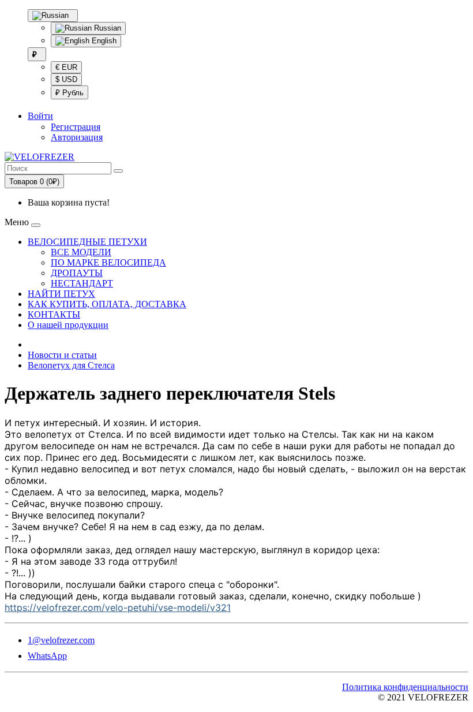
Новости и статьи (62, 355)
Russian (106, 28)
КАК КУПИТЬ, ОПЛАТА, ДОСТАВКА (107, 304)
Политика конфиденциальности (405, 687)
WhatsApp (47, 656)
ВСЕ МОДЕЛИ (81, 252)
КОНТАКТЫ (54, 314)
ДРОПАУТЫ (77, 273)
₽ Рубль (69, 92)
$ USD (66, 79)
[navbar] (35, 225)
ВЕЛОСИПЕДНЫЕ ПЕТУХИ (87, 242)
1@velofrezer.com (61, 640)
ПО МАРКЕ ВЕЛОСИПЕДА (108, 262)
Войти (40, 116)
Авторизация (77, 137)
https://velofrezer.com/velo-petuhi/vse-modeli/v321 (118, 607)
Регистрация (75, 127)
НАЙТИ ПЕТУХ (61, 294)
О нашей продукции (68, 325)
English (103, 40)
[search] (118, 171)
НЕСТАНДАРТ (82, 283)
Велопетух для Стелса (71, 365)
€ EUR (66, 67)
